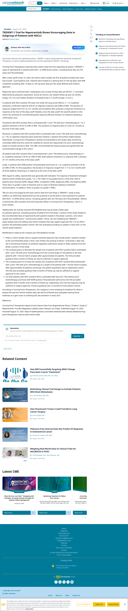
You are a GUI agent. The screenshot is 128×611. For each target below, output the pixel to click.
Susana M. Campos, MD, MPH (42, 435)
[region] (64, 604)
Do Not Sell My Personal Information (64, 552)
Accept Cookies (113, 604)
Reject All (99, 604)
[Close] (125, 604)
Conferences (63, 3)
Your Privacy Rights (64, 555)
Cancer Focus (32, 9)
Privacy (64, 550)
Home (50, 595)
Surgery (99, 9)
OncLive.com (64, 536)
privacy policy (42, 340)
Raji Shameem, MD (53, 455)
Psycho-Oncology (55, 9)
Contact (64, 545)
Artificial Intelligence (68, 9)
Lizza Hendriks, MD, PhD (40, 395)
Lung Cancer (7, 349)
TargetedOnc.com (64, 540)
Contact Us (76, 595)
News (46, 3)
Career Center (79, 9)
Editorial (64, 543)
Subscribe (76, 336)
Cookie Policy (29, 609)
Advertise (64, 531)
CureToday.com (64, 533)
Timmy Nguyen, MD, (39, 455)
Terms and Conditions (64, 548)
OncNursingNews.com (64, 538)
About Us (59, 595)
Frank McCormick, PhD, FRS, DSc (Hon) (45, 376)
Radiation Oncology (90, 9)
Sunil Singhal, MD (38, 415)
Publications (73, 3)
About (64, 528)
